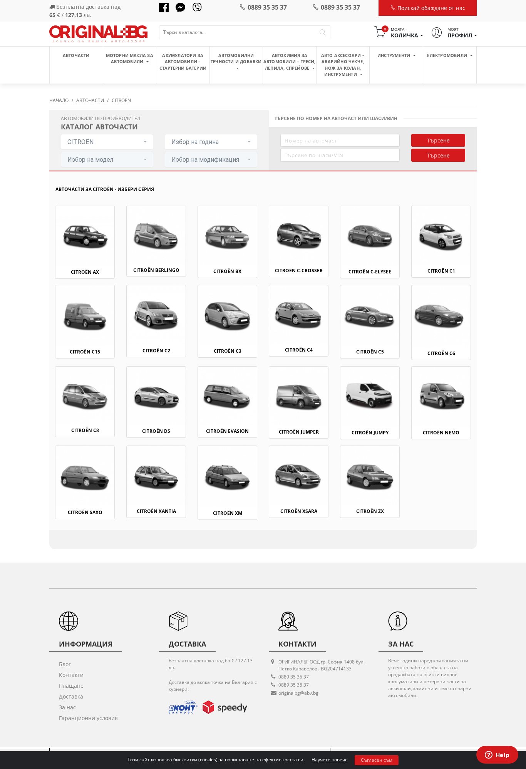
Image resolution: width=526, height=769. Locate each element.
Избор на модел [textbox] (90, 159)
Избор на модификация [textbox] (205, 159)
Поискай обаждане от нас (430, 8)
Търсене (438, 140)
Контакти (71, 675)
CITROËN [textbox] (80, 142)
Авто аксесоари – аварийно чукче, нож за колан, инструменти (343, 64)
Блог (65, 664)
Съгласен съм (376, 760)
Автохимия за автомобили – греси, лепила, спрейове (289, 61)
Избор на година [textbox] (195, 142)
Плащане (71, 685)
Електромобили (447, 55)
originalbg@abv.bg (298, 693)
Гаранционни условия (88, 718)
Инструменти (394, 55)
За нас (67, 707)
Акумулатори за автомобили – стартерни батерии (182, 61)
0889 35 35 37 (267, 7)
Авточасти (76, 55)
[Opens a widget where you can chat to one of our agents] (497, 755)
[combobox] (107, 142)
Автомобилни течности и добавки (236, 58)
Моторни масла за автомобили (129, 58)
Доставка (71, 696)
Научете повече (330, 759)
